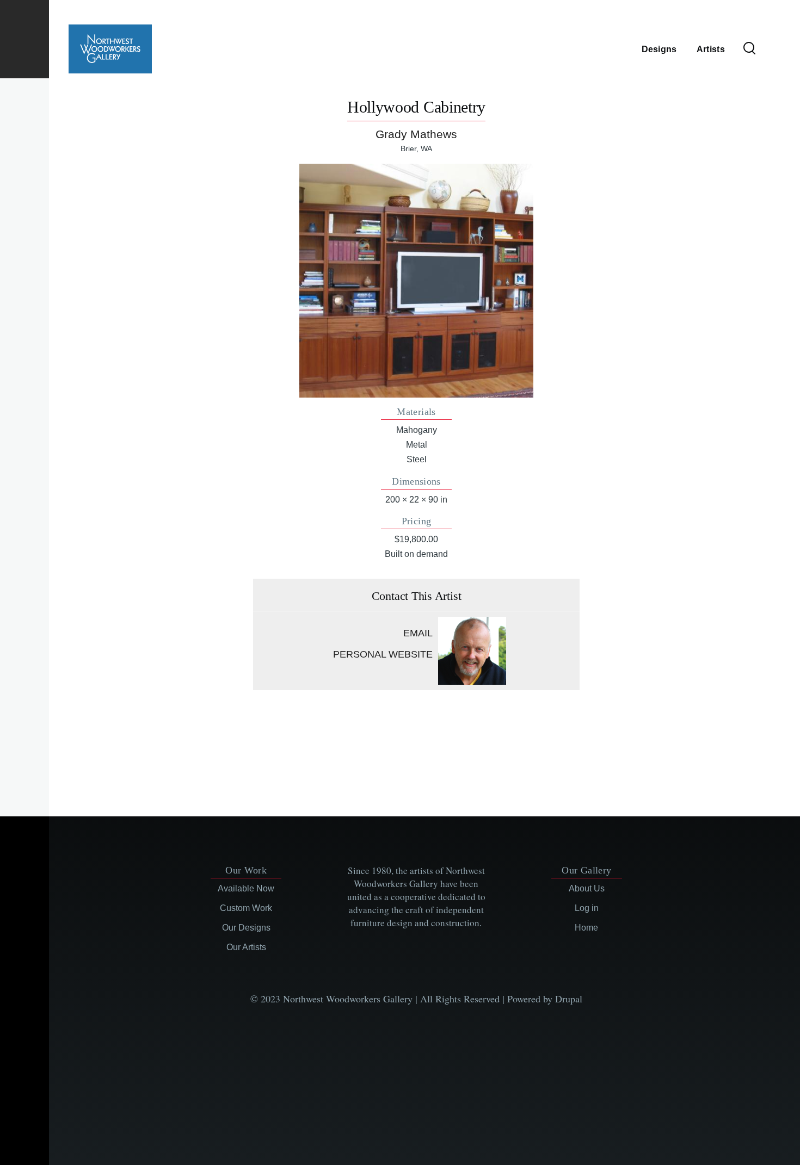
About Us (587, 888)
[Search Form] (749, 49)
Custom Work (246, 908)
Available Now (246, 888)
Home (586, 927)
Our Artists (246, 947)
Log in (587, 908)
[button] (416, 280)
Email (418, 633)
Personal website (383, 654)
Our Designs (246, 927)
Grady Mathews (416, 134)
